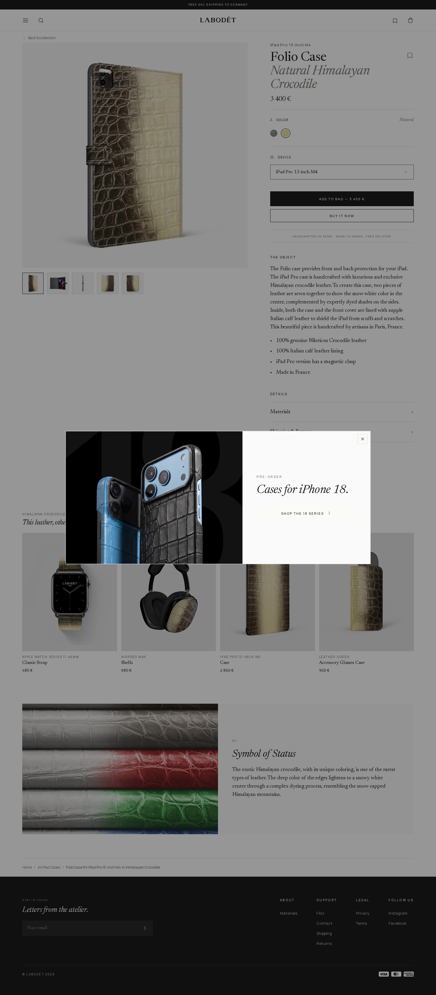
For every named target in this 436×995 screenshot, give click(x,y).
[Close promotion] (362, 439)
